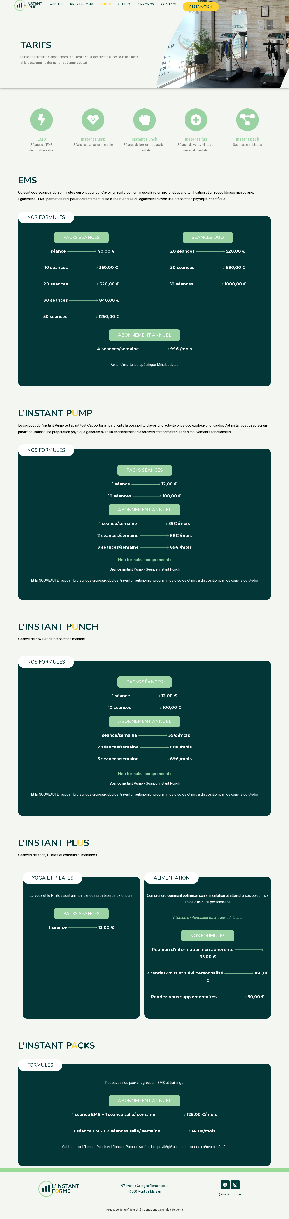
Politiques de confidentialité (123, 1209)
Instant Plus (196, 139)
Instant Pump (93, 139)
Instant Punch (144, 139)
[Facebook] (225, 1184)
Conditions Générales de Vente (163, 1209)
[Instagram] (235, 1184)
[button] (46, 217)
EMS (41, 139)
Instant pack (247, 139)
